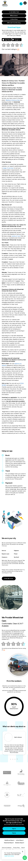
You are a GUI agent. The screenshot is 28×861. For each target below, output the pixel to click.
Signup (14, 833)
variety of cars (16, 236)
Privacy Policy (16, 847)
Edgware (16, 550)
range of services (8, 168)
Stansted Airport (9, 842)
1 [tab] (10, 759)
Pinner (16, 553)
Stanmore (4, 557)
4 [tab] (17, 759)
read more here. (9, 856)
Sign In (14, 828)
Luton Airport (20, 840)
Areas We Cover (8, 578)
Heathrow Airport (9, 840)
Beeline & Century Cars (13, 100)
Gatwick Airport (19, 842)
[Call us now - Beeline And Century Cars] (21, 3)
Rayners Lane (5, 553)
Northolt (16, 557)
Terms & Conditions (6, 847)
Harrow (4, 550)
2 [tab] (12, 759)
